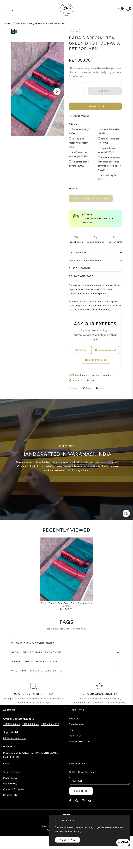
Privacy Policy (10, 778)
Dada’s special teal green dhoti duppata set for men (66, 604)
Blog (71, 730)
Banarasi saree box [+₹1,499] (108, 140)
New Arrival (75, 735)
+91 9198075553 (11, 724)
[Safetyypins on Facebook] (70, 801)
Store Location (76, 724)
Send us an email (107, 350)
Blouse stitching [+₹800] (80, 131)
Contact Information (13, 789)
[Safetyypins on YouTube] (89, 801)
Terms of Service (11, 772)
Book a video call (97, 359)
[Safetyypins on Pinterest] (76, 801)
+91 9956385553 (30, 724)
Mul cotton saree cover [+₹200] (79, 163)
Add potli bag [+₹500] (107, 177)
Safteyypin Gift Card (79, 741)
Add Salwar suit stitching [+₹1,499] (78, 154)
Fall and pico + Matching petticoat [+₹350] (80, 142)
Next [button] (56, 91)
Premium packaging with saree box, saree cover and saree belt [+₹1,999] (109, 163)
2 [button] (67, 707)
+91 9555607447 (50, 724)
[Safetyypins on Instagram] (83, 801)
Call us (82, 350)
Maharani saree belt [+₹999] (109, 131)
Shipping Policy (11, 795)
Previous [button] (18, 91)
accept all (67, 840)
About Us (73, 718)
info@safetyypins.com (14, 738)
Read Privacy (74, 831)
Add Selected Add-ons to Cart (90, 198)
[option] (37, 89)
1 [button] (64, 707)
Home (7, 23)
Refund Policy (10, 783)
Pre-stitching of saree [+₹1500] (107, 150)
